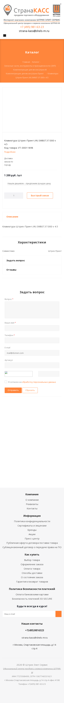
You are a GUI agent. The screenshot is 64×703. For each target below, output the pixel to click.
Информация (32, 515)
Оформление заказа (32, 564)
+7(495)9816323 (34, 630)
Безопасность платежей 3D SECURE (32, 598)
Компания (32, 494)
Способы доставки (32, 572)
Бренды (32, 529)
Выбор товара (32, 559)
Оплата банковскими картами (32, 594)
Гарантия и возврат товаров (32, 581)
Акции (32, 534)
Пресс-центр (32, 538)
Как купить (32, 554)
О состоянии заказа (32, 577)
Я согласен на (32, 382)
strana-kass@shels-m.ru (34, 31)
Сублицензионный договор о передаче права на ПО (32, 547)
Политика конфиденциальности (32, 521)
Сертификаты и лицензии (32, 525)
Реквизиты (32, 504)
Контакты (32, 508)
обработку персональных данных (39, 382)
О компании (32, 499)
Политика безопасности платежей (32, 589)
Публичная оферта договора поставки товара (32, 542)
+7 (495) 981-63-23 (32, 27)
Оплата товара (32, 568)
